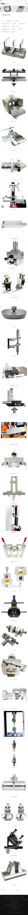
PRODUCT (11, 897)
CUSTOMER (21, 897)
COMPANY (7, 897)
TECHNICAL (16, 897)
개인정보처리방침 (14, 909)
